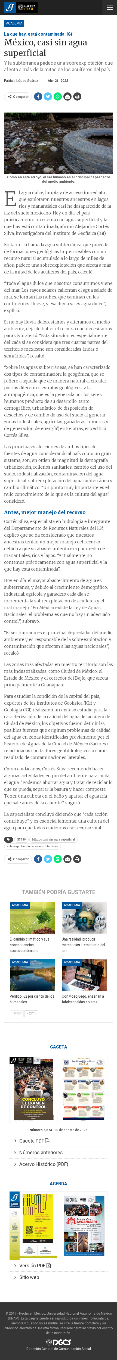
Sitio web (27, 1277)
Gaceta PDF (30, 1141)
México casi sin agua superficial (53, 839)
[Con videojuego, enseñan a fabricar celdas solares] (84, 975)
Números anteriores (39, 1152)
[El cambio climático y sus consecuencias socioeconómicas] (32, 918)
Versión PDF (31, 1265)
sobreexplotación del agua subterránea (32, 846)
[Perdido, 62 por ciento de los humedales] (32, 975)
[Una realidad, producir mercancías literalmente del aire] (84, 918)
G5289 (21, 839)
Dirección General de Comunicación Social (58, 1349)
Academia (14, 23)
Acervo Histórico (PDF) (42, 1164)
